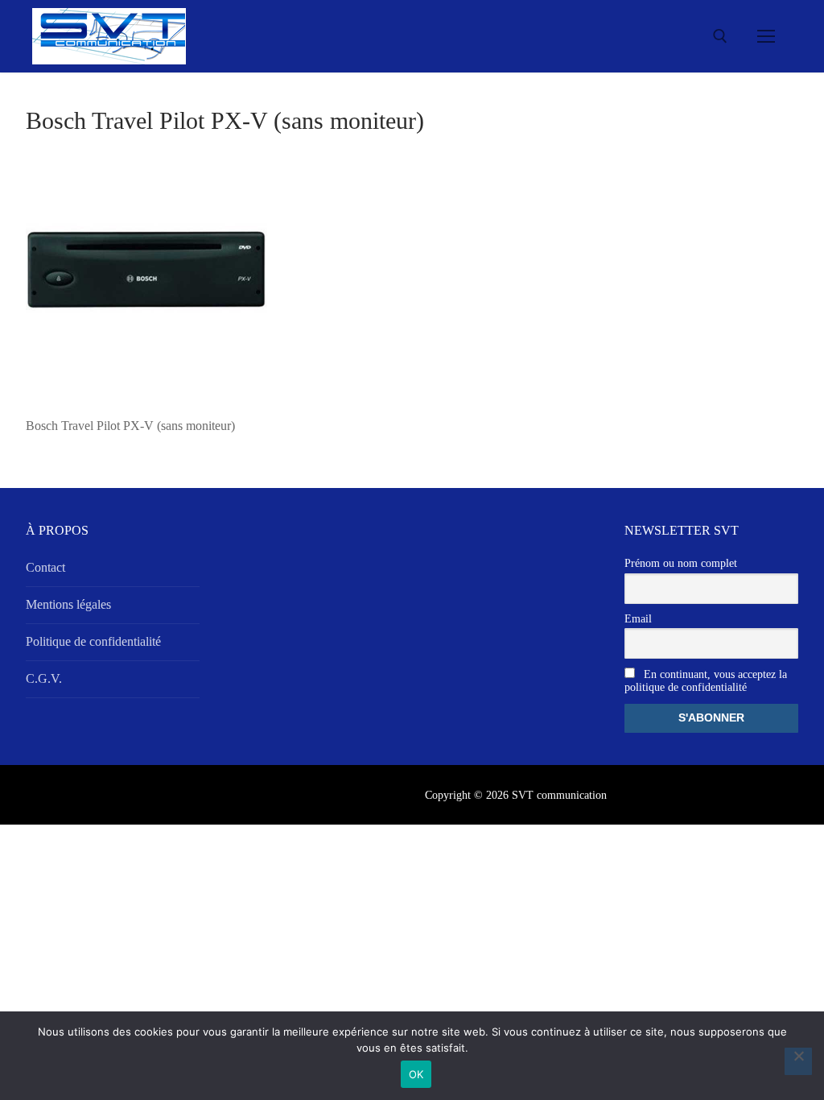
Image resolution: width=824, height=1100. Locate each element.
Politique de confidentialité (93, 641)
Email (638, 619)
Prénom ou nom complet (680, 563)
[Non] (798, 1061)
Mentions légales (68, 604)
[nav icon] (766, 36)
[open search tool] (720, 36)
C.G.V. (44, 678)
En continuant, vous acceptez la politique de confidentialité (705, 680)
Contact (45, 567)
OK (416, 1074)
